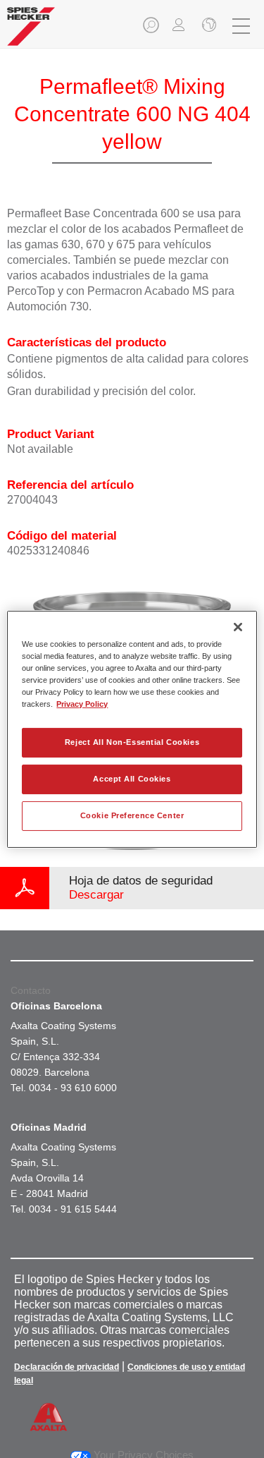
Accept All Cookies (131, 778)
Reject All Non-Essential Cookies (132, 742)
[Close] (237, 626)
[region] (131, 728)
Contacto (31, 990)
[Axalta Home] (31, 32)
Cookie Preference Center (132, 815)
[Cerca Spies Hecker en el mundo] (207, 26)
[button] (152, 29)
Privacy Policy (82, 704)
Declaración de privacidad (66, 1367)
